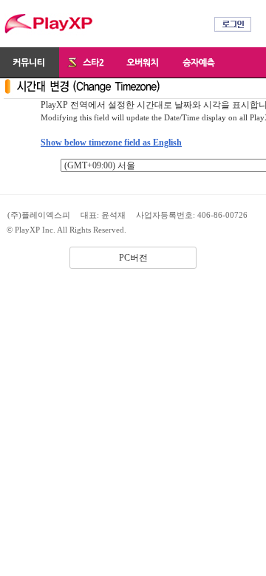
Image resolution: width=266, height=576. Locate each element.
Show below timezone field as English (111, 142)
